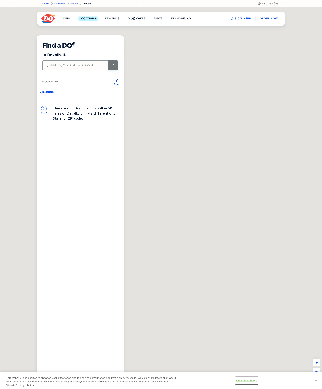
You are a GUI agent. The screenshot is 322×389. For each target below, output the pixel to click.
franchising (181, 19)
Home (45, 3)
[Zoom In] (316, 371)
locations (88, 19)
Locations (59, 3)
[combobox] (80, 65)
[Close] (316, 380)
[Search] (113, 65)
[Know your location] (316, 362)
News (158, 19)
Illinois (74, 3)
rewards (112, 19)
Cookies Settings (246, 380)
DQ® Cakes (137, 19)
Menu (67, 19)
